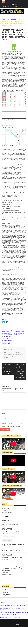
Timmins (6, 357)
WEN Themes (18, 625)
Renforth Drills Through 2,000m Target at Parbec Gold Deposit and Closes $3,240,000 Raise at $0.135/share (7, 333)
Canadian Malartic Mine (10, 352)
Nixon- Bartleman (12, 354)
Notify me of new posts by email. (11, 426)
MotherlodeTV (15, 42)
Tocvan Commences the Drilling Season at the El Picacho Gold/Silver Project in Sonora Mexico (14, 568)
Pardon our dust (6, 508)
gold (22, 352)
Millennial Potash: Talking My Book (12, 557)
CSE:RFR (18, 352)
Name (3, 408)
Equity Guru (6, 595)
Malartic (6, 354)
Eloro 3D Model (6, 520)
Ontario (18, 354)
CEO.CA (4, 590)
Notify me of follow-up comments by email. (14, 424)
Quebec (10, 356)
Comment (4, 391)
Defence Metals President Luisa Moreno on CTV (13, 545)
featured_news (8, 349)
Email (3, 413)
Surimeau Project (17, 356)
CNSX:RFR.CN (18, 53)
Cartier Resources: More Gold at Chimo (13, 532)
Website (4, 418)
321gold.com (6, 592)
